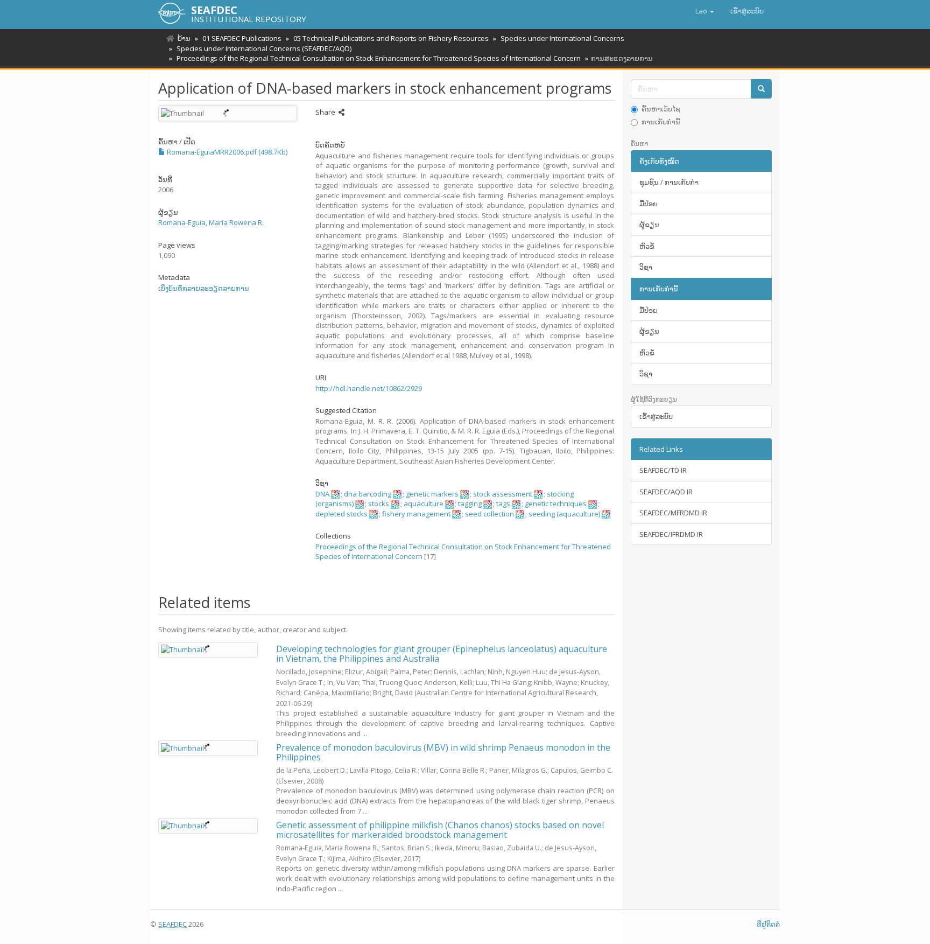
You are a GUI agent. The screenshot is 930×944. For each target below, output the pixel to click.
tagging (470, 503)
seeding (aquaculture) (564, 514)
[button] (704, 11)
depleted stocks (341, 514)
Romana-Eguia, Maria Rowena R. (211, 222)
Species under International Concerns (562, 38)
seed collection (489, 514)
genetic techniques (556, 503)
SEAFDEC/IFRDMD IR (671, 534)
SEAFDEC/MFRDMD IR (673, 513)
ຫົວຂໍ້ (646, 246)
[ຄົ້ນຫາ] (761, 89)
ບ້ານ (184, 38)
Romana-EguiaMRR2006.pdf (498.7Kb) (226, 152)
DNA (322, 494)
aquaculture (423, 503)
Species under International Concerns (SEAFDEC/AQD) (264, 48)
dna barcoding (367, 494)
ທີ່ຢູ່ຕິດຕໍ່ (768, 924)
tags (503, 503)
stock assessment (502, 494)
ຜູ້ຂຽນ (649, 224)
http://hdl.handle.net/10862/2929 (368, 388)
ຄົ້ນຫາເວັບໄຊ (661, 109)
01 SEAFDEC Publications (241, 38)
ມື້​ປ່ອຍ (648, 203)
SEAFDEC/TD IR (663, 470)
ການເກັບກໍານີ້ (661, 122)
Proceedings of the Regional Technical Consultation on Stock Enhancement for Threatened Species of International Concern (379, 58)
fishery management (416, 514)
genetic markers (432, 494)
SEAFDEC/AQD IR (666, 492)
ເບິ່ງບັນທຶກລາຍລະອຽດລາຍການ (203, 288)
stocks (378, 503)
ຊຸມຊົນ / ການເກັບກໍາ (669, 182)
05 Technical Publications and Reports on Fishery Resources (391, 38)
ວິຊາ (645, 267)
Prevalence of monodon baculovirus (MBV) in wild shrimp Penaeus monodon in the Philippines (443, 752)
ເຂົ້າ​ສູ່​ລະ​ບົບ (656, 416)
